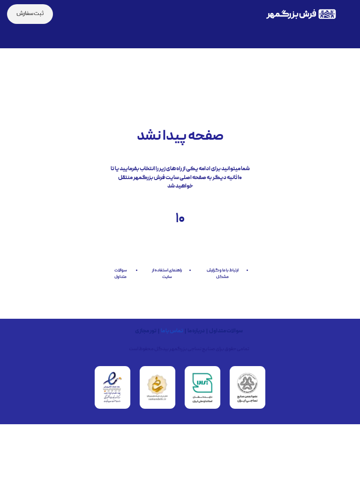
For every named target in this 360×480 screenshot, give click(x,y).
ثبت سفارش (30, 13)
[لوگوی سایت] (301, 14)
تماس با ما (172, 331)
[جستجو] (66, 14)
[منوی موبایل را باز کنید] (349, 14)
